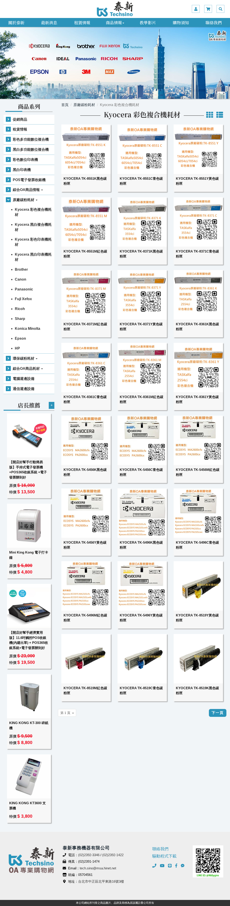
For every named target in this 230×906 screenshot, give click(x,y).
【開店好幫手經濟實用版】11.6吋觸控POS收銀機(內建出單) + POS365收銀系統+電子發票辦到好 (28, 640)
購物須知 (181, 22)
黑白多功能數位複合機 (31, 149)
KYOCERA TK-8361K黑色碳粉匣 (197, 326)
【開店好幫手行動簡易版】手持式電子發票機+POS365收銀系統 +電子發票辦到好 (28, 469)
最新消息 (49, 22)
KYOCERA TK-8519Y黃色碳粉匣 (197, 617)
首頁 (65, 105)
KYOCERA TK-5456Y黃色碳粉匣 (85, 544)
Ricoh (20, 309)
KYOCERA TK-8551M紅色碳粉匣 (85, 253)
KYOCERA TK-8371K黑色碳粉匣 (141, 253)
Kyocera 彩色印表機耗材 (33, 241)
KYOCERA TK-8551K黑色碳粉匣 (85, 181)
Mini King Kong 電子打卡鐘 (28, 554)
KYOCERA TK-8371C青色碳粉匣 (197, 253)
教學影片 (148, 22)
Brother (21, 269)
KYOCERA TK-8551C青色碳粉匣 (141, 181)
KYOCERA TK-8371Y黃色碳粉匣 (141, 326)
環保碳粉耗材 (24, 358)
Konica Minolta (27, 328)
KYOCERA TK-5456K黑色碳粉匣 (85, 472)
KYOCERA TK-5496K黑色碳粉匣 (141, 544)
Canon (20, 279)
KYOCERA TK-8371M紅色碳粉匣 (85, 326)
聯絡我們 (214, 22)
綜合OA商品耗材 (27, 368)
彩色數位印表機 (25, 160)
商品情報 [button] (114, 22)
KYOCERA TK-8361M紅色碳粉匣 (141, 399)
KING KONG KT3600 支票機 (27, 805)
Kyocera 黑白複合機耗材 (33, 227)
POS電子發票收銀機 (29, 180)
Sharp (20, 319)
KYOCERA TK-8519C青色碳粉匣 (141, 690)
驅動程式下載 (164, 856)
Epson (20, 338)
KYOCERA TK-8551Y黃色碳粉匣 (197, 181)
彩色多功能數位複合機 (31, 139)
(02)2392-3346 (89, 855)
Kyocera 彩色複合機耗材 (33, 212)
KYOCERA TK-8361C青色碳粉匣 (85, 399)
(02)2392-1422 (113, 855)
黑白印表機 (22, 170)
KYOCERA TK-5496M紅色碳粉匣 (85, 617)
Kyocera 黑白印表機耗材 (33, 257)
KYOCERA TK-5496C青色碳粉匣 (197, 544)
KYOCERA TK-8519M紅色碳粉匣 (85, 690)
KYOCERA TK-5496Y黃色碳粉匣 (141, 617)
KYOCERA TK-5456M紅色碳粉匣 (197, 472)
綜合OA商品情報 (27, 190)
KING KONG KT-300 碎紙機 (28, 725)
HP (17, 348)
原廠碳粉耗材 (24, 200)
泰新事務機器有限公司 (115, 9)
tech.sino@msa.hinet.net (98, 868)
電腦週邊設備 (23, 379)
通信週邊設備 (23, 389)
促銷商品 (20, 119)
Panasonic (24, 289)
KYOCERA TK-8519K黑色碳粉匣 (197, 690)
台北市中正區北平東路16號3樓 (101, 881)
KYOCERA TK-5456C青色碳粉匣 (141, 472)
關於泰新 (16, 22)
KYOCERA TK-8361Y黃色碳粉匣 (197, 399)
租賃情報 (82, 22)
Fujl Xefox (23, 299)
